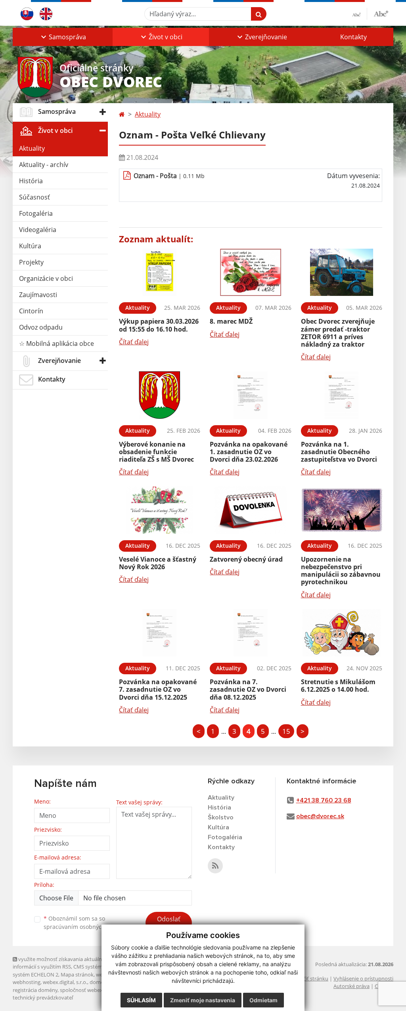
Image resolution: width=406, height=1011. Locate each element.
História (31, 180)
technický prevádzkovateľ (43, 997)
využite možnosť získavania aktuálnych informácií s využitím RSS (61, 962)
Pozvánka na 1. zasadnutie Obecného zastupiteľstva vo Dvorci (339, 452)
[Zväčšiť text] (381, 12)
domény (99, 982)
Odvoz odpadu (41, 327)
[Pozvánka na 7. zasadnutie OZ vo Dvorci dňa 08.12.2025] (250, 633)
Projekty (31, 262)
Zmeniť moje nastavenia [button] (202, 1000)
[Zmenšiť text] (359, 14)
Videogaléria (37, 229)
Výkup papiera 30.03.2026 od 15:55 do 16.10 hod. (159, 325)
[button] (63, 37)
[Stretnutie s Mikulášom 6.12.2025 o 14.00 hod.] (341, 633)
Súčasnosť (34, 197)
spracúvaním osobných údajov (84, 926)
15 (286, 731)
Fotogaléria (36, 213)
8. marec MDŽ (231, 321)
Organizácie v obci (46, 278)
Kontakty (353, 37)
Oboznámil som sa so (84, 922)
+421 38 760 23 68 (323, 800)
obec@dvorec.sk (320, 816)
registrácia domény (35, 990)
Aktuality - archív (43, 164)
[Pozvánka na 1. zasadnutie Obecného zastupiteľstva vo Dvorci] (341, 395)
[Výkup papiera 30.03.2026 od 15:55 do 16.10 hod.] (159, 272)
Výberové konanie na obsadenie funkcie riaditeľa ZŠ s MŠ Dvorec (156, 452)
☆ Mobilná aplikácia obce (56, 343)
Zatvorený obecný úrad (246, 559)
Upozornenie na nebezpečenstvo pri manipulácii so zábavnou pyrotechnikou (341, 571)
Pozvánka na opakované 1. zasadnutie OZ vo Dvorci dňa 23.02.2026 (248, 452)
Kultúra (30, 246)
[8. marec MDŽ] (250, 272)
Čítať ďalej (134, 342)
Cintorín (31, 311)
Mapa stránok (77, 974)
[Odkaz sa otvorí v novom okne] (215, 865)
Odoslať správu (168, 924)
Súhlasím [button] (141, 1000)
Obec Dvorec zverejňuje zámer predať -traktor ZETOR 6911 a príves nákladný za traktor (338, 333)
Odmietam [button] (263, 1000)
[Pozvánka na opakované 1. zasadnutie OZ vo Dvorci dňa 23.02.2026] (250, 395)
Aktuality (32, 148)
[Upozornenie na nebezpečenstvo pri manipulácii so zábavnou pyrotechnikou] (341, 510)
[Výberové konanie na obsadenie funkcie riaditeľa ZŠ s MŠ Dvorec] (159, 395)
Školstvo (221, 817)
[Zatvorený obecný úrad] (250, 510)
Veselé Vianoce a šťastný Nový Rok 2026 (157, 563)
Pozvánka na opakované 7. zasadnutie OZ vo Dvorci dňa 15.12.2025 (158, 689)
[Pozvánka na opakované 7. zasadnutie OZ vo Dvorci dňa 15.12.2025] (159, 633)
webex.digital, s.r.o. (65, 982)
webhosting (26, 982)
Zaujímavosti (38, 294)
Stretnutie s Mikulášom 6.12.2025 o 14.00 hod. (338, 685)
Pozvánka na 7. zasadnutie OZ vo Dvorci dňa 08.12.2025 (248, 689)
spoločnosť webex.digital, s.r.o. (96, 990)
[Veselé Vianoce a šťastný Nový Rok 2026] (159, 510)
